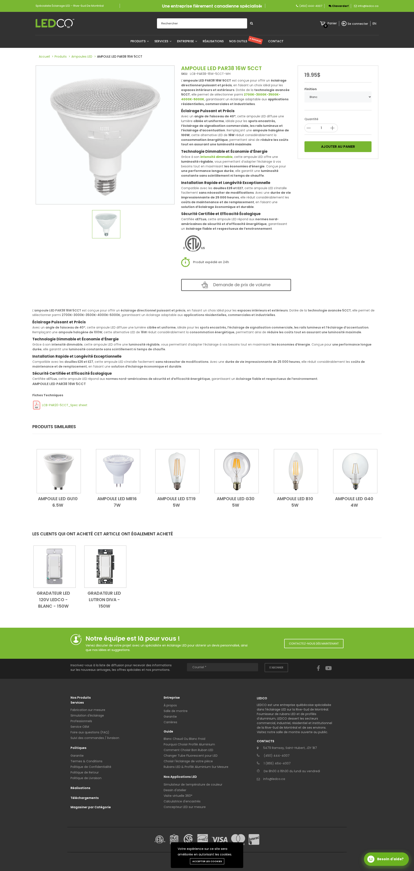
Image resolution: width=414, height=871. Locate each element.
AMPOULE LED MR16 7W (117, 502)
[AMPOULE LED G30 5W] (237, 471)
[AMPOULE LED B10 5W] (296, 471)
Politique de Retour (85, 772)
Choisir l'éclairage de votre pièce (188, 761)
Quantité (311, 119)
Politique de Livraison (86, 778)
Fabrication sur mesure (88, 710)
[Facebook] (318, 672)
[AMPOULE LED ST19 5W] (177, 471)
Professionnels (81, 721)
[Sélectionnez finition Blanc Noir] (338, 96)
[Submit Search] (251, 23)
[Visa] (220, 840)
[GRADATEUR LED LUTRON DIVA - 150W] (105, 566)
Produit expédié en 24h (211, 262)
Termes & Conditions (86, 761)
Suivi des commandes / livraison (95, 738)
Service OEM (80, 727)
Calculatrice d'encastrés (182, 801)
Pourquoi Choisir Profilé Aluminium (189, 744)
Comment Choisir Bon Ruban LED (188, 750)
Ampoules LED (81, 56)
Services (161, 41)
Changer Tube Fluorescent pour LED (191, 755)
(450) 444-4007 (310, 6)
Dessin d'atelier (175, 790)
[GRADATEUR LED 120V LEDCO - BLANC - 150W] (54, 566)
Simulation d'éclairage (87, 715)
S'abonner (276, 667)
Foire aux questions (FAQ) (90, 732)
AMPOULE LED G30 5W (235, 502)
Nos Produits (81, 697)
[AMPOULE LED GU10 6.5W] (59, 471)
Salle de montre (176, 711)
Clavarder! (340, 6)
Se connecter (358, 24)
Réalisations (213, 41)
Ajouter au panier (338, 146)
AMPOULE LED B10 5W (295, 502)
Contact (276, 41)
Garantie (77, 755)
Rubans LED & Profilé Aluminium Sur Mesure (196, 767)
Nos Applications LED (180, 777)
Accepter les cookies (207, 861)
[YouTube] (328, 672)
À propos (170, 705)
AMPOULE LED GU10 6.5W (58, 502)
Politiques (78, 748)
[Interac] (254, 839)
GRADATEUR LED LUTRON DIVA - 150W (104, 599)
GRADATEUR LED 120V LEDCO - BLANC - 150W (53, 599)
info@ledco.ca (368, 6)
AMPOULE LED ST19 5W (176, 502)
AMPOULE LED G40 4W (354, 502)
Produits (138, 41)
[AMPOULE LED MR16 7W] (118, 471)
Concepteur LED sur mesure (185, 807)
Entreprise (186, 41)
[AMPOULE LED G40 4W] (355, 471)
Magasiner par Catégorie (91, 807)
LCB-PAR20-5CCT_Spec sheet (64, 405)
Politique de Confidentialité (91, 767)
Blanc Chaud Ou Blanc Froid (184, 739)
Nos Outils (245, 41)
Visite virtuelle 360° (178, 796)
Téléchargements (85, 798)
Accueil (44, 56)
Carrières (170, 722)
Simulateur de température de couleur (193, 784)
